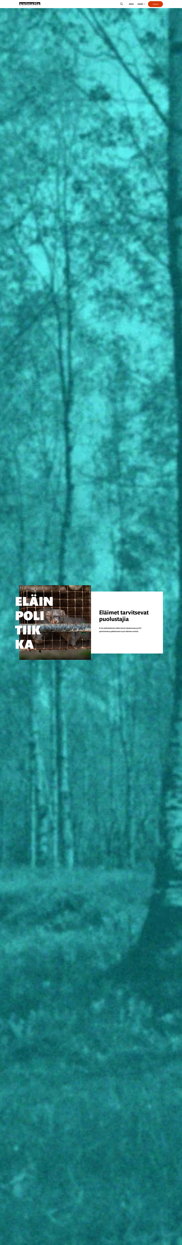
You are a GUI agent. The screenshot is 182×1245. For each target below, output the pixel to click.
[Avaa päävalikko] (131, 4)
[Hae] (121, 4)
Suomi (140, 4)
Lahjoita (155, 4)
